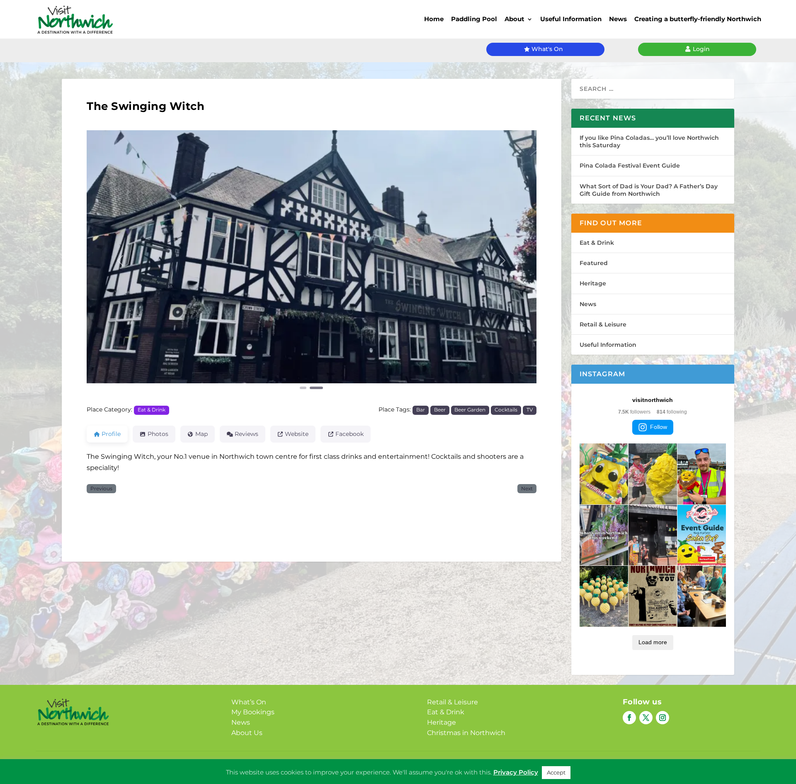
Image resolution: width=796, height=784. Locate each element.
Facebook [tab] (349, 434)
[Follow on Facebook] (629, 717)
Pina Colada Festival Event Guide (630, 165)
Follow (658, 427)
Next (527, 489)
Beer (440, 410)
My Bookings (252, 712)
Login (701, 49)
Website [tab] (296, 434)
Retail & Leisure (603, 324)
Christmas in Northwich (466, 733)
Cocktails (506, 410)
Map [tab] (201, 434)
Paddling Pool (474, 19)
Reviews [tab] (246, 434)
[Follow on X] (646, 717)
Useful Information (571, 19)
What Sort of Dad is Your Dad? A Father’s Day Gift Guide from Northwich (649, 190)
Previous (101, 489)
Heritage (593, 283)
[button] (120, 260)
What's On (547, 49)
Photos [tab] (158, 434)
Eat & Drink (151, 410)
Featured (594, 263)
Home (434, 19)
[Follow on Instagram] (662, 717)
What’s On (248, 702)
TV (530, 410)
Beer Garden (469, 410)
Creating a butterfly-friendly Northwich (697, 19)
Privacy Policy (515, 778)
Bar (420, 410)
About (514, 19)
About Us (246, 733)
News (618, 19)
